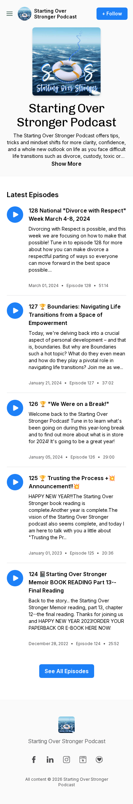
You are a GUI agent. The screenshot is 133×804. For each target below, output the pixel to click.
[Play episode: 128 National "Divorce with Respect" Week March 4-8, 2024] (15, 214)
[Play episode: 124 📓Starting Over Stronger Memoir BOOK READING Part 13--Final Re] (15, 578)
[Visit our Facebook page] (33, 759)
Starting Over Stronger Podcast (55, 14)
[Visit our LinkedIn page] (50, 759)
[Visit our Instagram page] (66, 759)
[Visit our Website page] (82, 759)
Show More (66, 163)
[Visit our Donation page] (99, 759)
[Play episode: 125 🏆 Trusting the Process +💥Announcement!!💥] (15, 482)
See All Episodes (67, 671)
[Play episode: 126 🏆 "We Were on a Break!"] (15, 408)
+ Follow (112, 13)
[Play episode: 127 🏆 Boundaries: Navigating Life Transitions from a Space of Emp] (15, 310)
